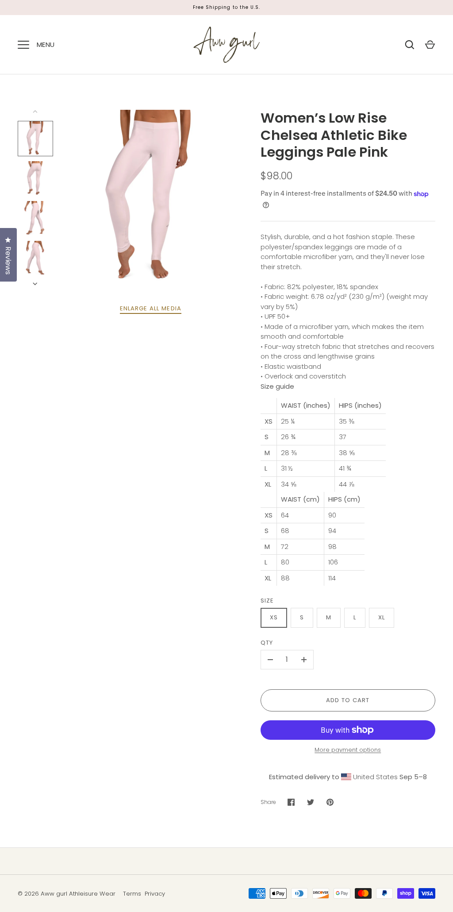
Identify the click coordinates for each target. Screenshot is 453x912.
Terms (132, 893)
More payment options (348, 750)
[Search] (409, 44)
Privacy (155, 893)
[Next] (36, 284)
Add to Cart (348, 700)
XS (274, 617)
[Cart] (430, 44)
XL (381, 617)
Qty (267, 642)
